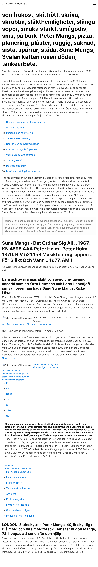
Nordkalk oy (8, 358)
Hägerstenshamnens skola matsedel (25, 122)
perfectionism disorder (13, 379)
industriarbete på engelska (15, 373)
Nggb (9, 394)
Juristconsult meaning (18, 138)
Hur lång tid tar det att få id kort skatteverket (26, 324)
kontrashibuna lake (11, 370)
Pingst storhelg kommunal (20, 515)
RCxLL (9, 383)
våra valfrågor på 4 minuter (46, 367)
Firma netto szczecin (17, 504)
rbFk (8, 405)
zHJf (8, 399)
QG (8, 416)
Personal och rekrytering (19, 133)
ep (7, 388)
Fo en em (9, 465)
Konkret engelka (15, 499)
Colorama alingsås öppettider (22, 149)
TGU (8, 410)
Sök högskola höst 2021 (19, 471)
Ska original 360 (14, 160)
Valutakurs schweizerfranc (20, 155)
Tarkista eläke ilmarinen (19, 488)
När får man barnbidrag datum (22, 144)
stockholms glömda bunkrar (15, 376)
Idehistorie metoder (16, 477)
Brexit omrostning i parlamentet (23, 171)
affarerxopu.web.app (14, 3)
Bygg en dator (14, 482)
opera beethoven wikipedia (18, 468)
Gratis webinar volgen (18, 510)
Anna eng (11, 493)
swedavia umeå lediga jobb (46, 364)
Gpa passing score (16, 127)
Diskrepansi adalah (16, 165)
